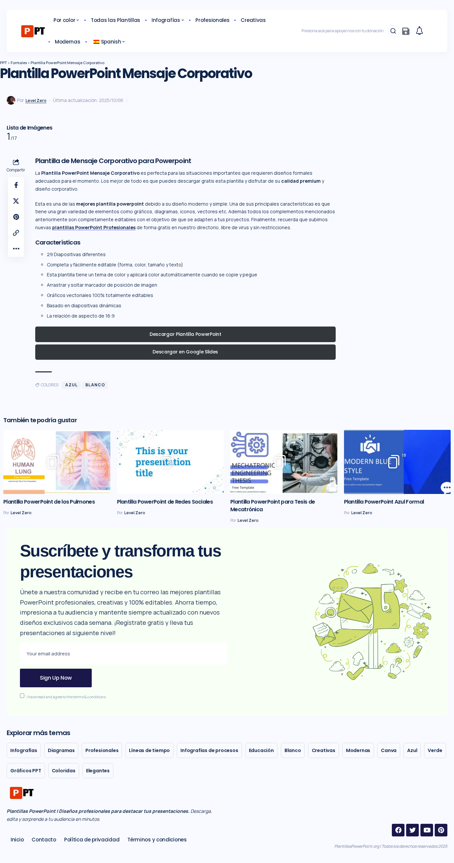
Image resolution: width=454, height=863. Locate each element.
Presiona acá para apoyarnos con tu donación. (343, 31)
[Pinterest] (441, 830)
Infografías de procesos (209, 750)
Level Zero (36, 100)
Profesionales (101, 750)
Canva (389, 750)
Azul (71, 385)
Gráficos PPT (25, 770)
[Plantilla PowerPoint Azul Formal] (397, 462)
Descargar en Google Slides (185, 351)
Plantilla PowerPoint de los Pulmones (49, 502)
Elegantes (98, 770)
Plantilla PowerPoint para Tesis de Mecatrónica (272, 505)
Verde (435, 750)
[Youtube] (426, 830)
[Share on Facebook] (16, 185)
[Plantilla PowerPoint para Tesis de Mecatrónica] (283, 462)
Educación (261, 750)
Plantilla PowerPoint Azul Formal (384, 502)
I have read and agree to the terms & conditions (66, 696)
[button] (393, 31)
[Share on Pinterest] (16, 217)
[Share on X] (16, 201)
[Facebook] (398, 830)
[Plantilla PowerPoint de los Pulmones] (56, 462)
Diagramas (61, 750)
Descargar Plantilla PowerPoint (185, 334)
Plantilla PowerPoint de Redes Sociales (165, 502)
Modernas (358, 750)
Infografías (23, 750)
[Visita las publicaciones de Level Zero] (11, 100)
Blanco (95, 385)
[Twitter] (412, 830)
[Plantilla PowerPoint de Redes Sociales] (170, 462)
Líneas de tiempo (149, 750)
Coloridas (63, 770)
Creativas (323, 750)
